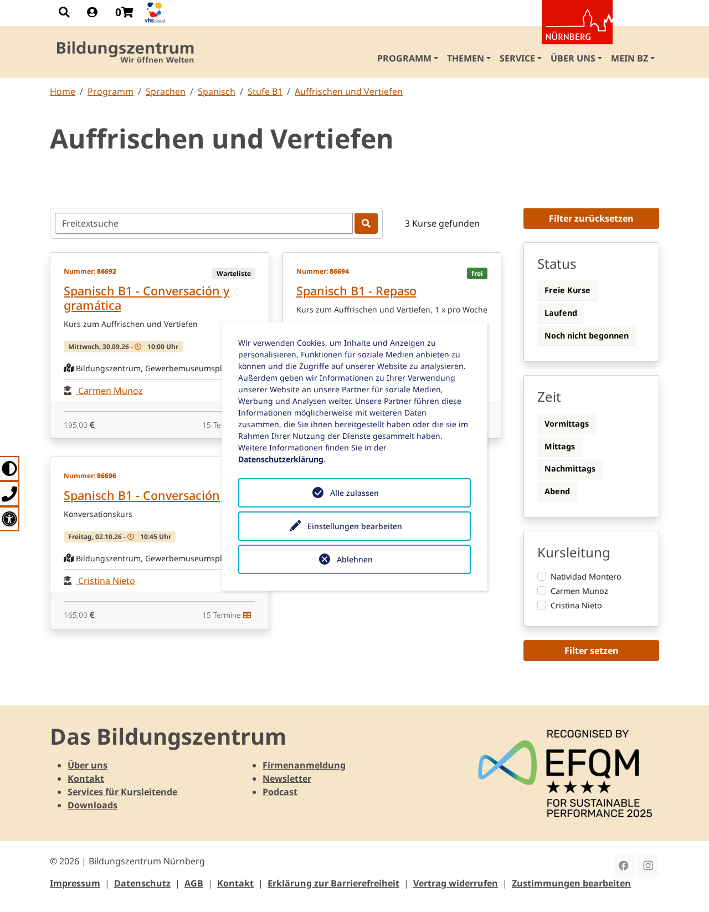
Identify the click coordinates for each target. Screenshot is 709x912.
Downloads (92, 805)
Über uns (87, 765)
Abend (557, 491)
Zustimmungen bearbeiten (571, 883)
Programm (110, 91)
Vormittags (566, 423)
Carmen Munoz (109, 391)
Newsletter (287, 778)
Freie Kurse (567, 290)
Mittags (559, 446)
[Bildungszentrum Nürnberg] (126, 52)
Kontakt (86, 778)
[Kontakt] (9, 493)
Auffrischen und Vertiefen (349, 91)
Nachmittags (569, 468)
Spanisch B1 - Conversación (142, 495)
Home (62, 91)
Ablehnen (355, 559)
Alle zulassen (354, 493)
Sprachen (166, 91)
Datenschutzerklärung (280, 459)
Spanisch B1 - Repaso (356, 291)
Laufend (560, 313)
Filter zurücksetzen (591, 218)
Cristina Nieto (105, 581)
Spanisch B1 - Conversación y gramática (146, 298)
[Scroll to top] (684, 887)
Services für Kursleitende (122, 792)
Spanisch (216, 91)
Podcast (280, 792)
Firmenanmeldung (304, 765)
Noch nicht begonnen (586, 335)
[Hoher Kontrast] (9, 468)
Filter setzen (591, 650)
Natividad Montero (586, 576)
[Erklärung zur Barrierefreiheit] (9, 518)
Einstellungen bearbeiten (354, 526)
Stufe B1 (265, 91)
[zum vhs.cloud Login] (156, 12)
